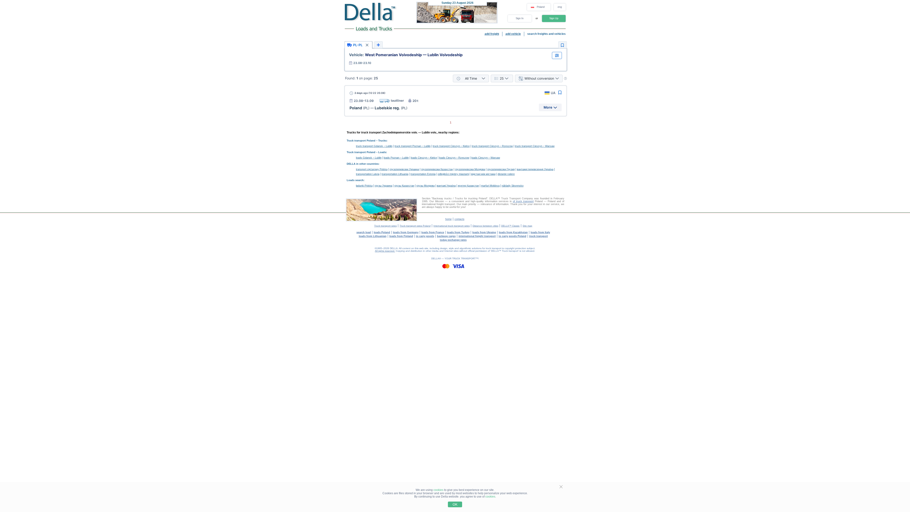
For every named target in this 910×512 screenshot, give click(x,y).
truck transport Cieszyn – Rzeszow (492, 146)
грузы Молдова (425, 185)
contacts (459, 219)
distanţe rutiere (506, 174)
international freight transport (477, 236)
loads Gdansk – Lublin (369, 157)
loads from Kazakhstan (513, 232)
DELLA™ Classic (510, 225)
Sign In (519, 18)
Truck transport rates (385, 225)
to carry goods (425, 236)
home (448, 219)
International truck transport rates (451, 225)
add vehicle (513, 34)
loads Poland (382, 232)
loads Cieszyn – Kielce (424, 157)
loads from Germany (406, 232)
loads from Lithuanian (373, 236)
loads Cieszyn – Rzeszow (454, 157)
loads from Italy (540, 232)
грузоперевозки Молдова (470, 169)
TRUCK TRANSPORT (464, 258)
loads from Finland (401, 236)
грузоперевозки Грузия (501, 169)
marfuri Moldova (490, 185)
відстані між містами (483, 174)
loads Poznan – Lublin (396, 157)
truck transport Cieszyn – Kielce (451, 146)
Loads (382, 152)
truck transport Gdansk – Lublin (374, 146)
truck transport (538, 236)
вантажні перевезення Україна (535, 169)
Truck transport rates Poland (415, 225)
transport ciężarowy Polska (371, 169)
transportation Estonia (423, 174)
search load (363, 232)
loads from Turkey (458, 232)
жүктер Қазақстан (468, 185)
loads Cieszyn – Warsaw (485, 157)
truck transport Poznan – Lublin (413, 146)
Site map (527, 225)
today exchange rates (453, 239)
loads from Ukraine (484, 232)
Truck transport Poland (361, 140)
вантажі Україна (446, 185)
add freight (492, 34)
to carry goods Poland (512, 236)
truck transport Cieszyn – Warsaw (535, 146)
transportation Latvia (367, 174)
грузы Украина (383, 185)
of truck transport (523, 201)
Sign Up (553, 18)
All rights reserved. (385, 251)
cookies (438, 490)
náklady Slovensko (512, 185)
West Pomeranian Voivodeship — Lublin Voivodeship (406, 54)
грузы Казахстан (404, 185)
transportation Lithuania (395, 174)
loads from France (432, 232)
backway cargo (446, 236)
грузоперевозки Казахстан (437, 169)
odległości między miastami (453, 174)
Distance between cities (485, 225)
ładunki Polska (364, 185)
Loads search (355, 180)
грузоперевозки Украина (404, 169)
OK (455, 504)
